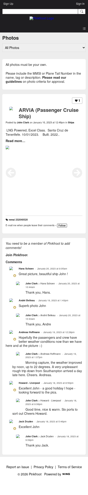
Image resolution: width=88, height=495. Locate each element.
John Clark (23, 122)
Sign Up (8, 3)
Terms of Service (70, 467)
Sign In (80, 3)
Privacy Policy (43, 467)
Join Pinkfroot (17, 255)
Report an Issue (17, 467)
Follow (62, 225)
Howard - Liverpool (29, 382)
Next (77, 173)
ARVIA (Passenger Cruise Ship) (49, 113)
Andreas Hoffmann (29, 332)
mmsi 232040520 (18, 219)
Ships (71, 122)
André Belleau (27, 300)
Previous (11, 173)
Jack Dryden (26, 421)
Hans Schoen (26, 268)
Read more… (15, 140)
